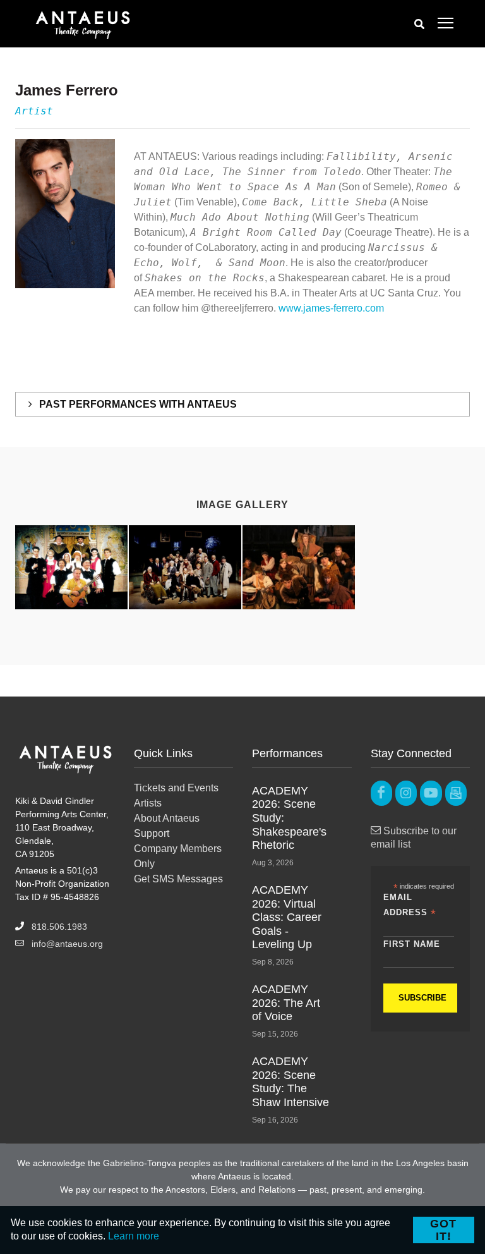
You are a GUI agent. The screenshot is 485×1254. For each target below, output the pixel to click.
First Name (411, 944)
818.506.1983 (59, 927)
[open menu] (445, 24)
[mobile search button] (419, 24)
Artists (148, 803)
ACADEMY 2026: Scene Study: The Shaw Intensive (290, 1082)
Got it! (443, 1230)
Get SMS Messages (178, 879)
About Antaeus (167, 818)
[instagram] (406, 793)
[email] (456, 793)
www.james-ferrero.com (331, 308)
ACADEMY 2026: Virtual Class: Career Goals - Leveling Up (286, 917)
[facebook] (381, 793)
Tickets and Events (176, 787)
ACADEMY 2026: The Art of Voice (286, 1003)
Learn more (133, 1236)
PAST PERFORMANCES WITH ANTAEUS (137, 404)
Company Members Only (178, 856)
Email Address (409, 905)
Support (151, 833)
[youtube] (430, 793)
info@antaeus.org (67, 944)
